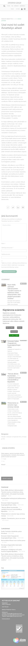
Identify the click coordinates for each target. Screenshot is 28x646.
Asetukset (14, 331)
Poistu (20, 327)
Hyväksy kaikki (14, 335)
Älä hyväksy (10, 327)
